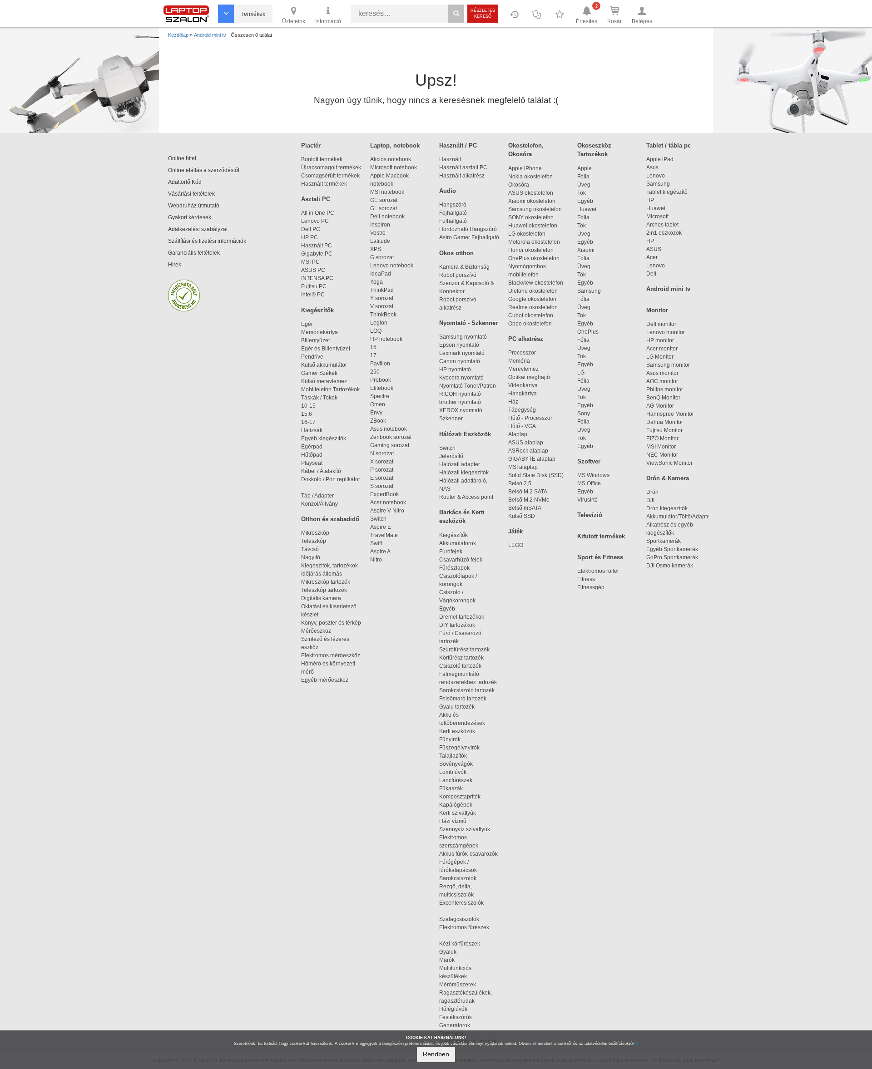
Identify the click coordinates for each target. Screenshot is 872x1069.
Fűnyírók (450, 739)
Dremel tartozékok (465, 617)
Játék (515, 531)
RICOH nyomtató (460, 394)
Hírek (174, 264)
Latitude (380, 241)
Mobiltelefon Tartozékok (330, 389)
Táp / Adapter (317, 496)
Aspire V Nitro (388, 510)
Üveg (583, 185)
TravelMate (385, 535)
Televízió (589, 515)
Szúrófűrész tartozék (464, 649)
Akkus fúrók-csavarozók (468, 854)
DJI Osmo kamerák (671, 565)
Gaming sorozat (391, 445)
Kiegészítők (317, 310)
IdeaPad (380, 274)
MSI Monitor (661, 446)
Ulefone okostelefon (533, 291)
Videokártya (523, 385)
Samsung (589, 291)
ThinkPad (382, 290)
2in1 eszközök (664, 233)
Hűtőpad (311, 455)
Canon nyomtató (459, 361)
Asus (652, 167)
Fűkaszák (451, 788)
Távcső (310, 549)
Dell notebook (387, 216)
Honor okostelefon (531, 250)
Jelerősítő (451, 456)
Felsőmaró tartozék (462, 698)
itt (637, 1043)
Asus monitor (662, 373)
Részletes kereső (483, 13)
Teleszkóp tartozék (324, 590)
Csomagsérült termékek (330, 175)
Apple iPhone (525, 168)
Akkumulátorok (461, 543)
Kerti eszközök (457, 731)
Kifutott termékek (601, 536)
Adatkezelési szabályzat (198, 229)
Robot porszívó (457, 275)
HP (650, 200)
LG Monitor (660, 357)
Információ (328, 21)
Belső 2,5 (519, 483)
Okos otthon (456, 253)
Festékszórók (455, 1017)
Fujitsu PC (314, 286)
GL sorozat (383, 208)
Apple (584, 168)
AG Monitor (660, 406)
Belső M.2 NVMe (530, 500)
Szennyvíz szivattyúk (464, 829)
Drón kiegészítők (667, 508)
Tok (581, 193)
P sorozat (381, 470)
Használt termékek (324, 184)
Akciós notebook (390, 159)
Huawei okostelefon (532, 225)
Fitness (586, 579)
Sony (583, 413)
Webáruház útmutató (193, 205)
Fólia (583, 176)
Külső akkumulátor (324, 365)
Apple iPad (660, 159)
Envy (376, 412)
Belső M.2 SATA (527, 491)
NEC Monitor (662, 455)
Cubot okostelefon (530, 315)
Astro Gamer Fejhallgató (469, 237)
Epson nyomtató (459, 345)
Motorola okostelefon (534, 242)
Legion (378, 323)
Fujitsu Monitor (664, 430)
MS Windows (593, 475)
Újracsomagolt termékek (331, 167)
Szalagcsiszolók (459, 919)
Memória (519, 361)
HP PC (309, 237)
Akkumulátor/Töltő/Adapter (679, 516)
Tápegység (522, 410)
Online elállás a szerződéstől (203, 170)
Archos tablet (662, 225)
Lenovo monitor (665, 332)
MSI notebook (387, 192)
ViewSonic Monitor (669, 463)
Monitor (657, 310)
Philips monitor (664, 389)
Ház (513, 402)
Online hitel (182, 158)
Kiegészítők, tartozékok (329, 565)
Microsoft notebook (393, 167)
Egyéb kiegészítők (323, 438)
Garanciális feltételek (194, 253)
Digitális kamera (321, 598)
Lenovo (655, 175)
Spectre (379, 396)
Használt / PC (458, 145)
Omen (377, 404)
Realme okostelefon (533, 307)
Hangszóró (452, 205)
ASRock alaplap (529, 451)
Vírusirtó (587, 500)
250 (375, 372)
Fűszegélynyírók (461, 747)
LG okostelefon (526, 234)
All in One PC (317, 213)
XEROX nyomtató (460, 410)
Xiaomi (586, 250)
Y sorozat (381, 298)
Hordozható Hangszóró (468, 229)
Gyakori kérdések (189, 217)
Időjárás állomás (321, 574)
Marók (452, 960)
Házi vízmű (452, 821)
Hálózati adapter (459, 464)
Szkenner (451, 418)
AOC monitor (662, 381)
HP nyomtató (455, 369)
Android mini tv (668, 289)
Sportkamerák (663, 541)
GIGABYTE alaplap (533, 459)
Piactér (311, 145)
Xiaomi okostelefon (531, 201)
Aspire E (380, 527)
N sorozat (382, 453)
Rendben (436, 1054)
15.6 (306, 414)
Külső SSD (521, 516)
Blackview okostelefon (535, 283)
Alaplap (517, 434)
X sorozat (381, 461)
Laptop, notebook (395, 145)
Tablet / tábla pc (668, 145)
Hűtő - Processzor (530, 418)
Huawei (586, 209)
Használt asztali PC (463, 167)
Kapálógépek (455, 805)
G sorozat (382, 257)
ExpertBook (384, 494)
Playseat (311, 463)
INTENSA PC (317, 278)
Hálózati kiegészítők (464, 472)
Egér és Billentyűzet (325, 348)
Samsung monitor (668, 365)
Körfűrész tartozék (461, 658)
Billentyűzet (315, 340)
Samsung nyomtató (463, 337)
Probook (380, 380)
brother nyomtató (460, 402)
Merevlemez (523, 369)
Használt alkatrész (462, 175)
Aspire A (380, 551)
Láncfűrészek (460, 780)
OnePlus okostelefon (534, 258)
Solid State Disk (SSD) (536, 475)
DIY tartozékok (457, 625)
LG (581, 372)
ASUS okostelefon (530, 193)
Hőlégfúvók (453, 1009)
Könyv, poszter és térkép (331, 623)
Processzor (522, 353)
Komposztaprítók (460, 796)
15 (373, 347)
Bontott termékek (321, 159)
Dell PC (310, 229)
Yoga (376, 282)
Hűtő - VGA (522, 426)
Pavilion (380, 363)
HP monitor (660, 340)
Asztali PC (315, 199)
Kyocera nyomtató (461, 377)
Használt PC (316, 245)
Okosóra (518, 185)
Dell (651, 274)
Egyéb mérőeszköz (324, 680)
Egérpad (311, 446)
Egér (307, 324)
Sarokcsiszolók (460, 878)
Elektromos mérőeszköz (330, 655)
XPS (375, 249)
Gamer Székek (319, 373)
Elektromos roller (598, 571)
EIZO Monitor (662, 438)
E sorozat (381, 478)
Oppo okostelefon (530, 323)
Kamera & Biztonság (464, 267)
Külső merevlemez (324, 381)
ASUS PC (313, 270)
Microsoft (657, 216)
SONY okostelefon (531, 217)
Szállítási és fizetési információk (207, 241)
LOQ (376, 331)
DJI (650, 500)
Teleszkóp (313, 541)
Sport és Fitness (600, 557)
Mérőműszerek (457, 984)
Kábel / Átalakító (322, 471)
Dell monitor (661, 324)
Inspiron (380, 225)
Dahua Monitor (664, 422)
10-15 (308, 406)
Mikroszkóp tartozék (325, 582)
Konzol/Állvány (319, 504)
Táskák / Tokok (319, 397)
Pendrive (312, 357)
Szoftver (588, 461)
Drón (652, 492)
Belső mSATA (526, 508)
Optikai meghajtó (529, 377)
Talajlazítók (453, 756)
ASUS (653, 249)
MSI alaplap (523, 467)
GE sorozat (385, 200)
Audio (447, 190)
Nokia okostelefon (530, 176)
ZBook (378, 421)
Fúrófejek (455, 551)
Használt (450, 159)
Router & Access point (466, 497)
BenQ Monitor (663, 397)
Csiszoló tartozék (460, 666)
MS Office (589, 483)
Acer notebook (388, 502)
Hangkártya (522, 393)
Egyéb (585, 201)
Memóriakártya (319, 332)
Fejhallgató (453, 213)
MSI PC (310, 262)
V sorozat (381, 306)
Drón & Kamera (667, 478)
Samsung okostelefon (535, 209)
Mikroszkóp (315, 533)
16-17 (308, 422)
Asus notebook (388, 429)
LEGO (515, 545)
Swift (376, 543)
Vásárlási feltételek (191, 194)
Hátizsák (311, 430)
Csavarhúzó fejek (464, 560)
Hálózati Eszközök (465, 434)
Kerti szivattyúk (457, 813)
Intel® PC (313, 294)
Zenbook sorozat (390, 437)
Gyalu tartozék (457, 707)
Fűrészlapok (458, 568)
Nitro (376, 560)
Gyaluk (457, 952)
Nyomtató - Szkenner (468, 323)
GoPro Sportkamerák (672, 557)
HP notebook (386, 339)
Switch (378, 519)
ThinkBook (383, 314)
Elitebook (381, 388)
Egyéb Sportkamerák (673, 549)
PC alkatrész (525, 338)
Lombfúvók (452, 772)
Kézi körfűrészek (463, 944)
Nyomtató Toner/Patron (467, 386)
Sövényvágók (460, 764)
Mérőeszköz (316, 631)
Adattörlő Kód (185, 182)
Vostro (378, 233)
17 (373, 355)
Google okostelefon (532, 299)
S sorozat (381, 486)
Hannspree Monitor (670, 414)
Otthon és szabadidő (330, 519)
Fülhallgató (453, 221)
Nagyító (310, 557)
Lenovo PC (315, 221)
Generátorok (454, 1025)
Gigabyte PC (316, 254)
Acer (652, 257)
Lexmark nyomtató (462, 353)
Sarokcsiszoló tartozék (467, 690)
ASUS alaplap (527, 442)
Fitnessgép (590, 587)
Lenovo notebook (391, 265)
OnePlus (588, 332)
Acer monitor (662, 348)
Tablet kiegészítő (667, 192)
